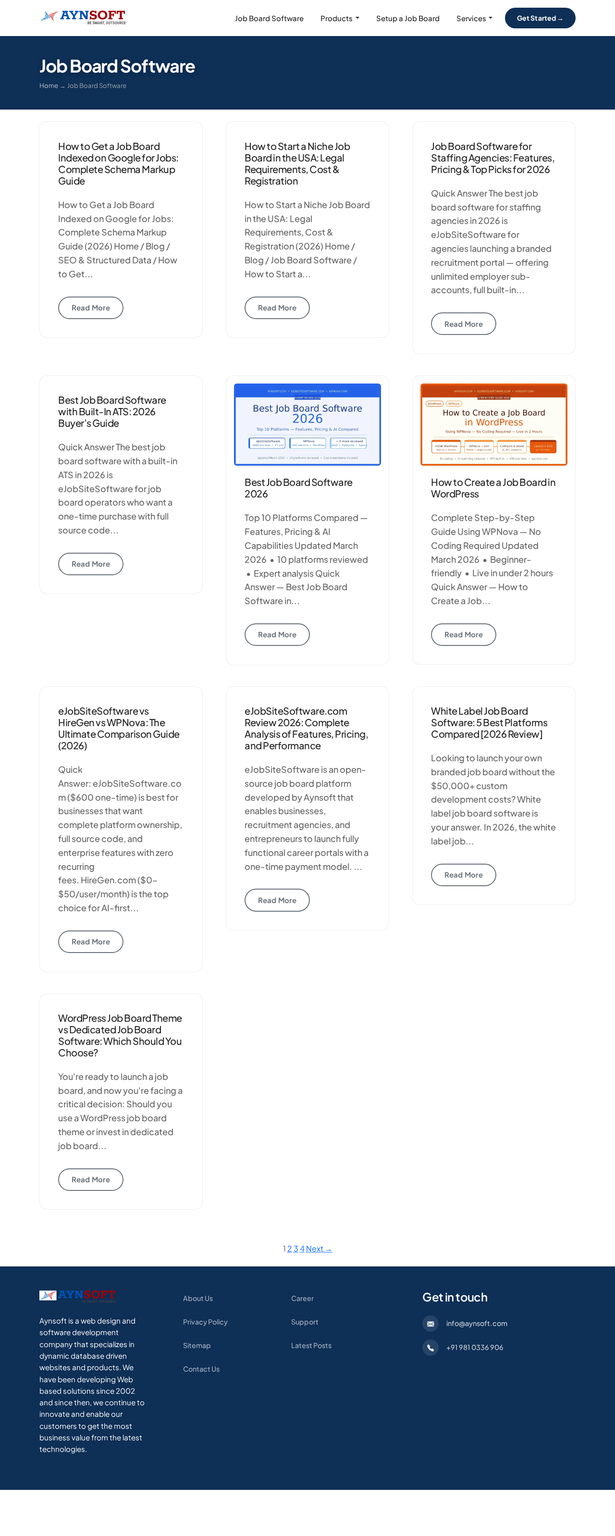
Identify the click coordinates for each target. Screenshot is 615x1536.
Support (305, 1321)
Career (302, 1298)
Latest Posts (311, 1345)
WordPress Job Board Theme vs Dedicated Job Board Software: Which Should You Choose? (120, 1035)
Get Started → (540, 17)
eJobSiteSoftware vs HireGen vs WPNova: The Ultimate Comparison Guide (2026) (119, 728)
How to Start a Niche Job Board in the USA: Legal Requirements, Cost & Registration (297, 163)
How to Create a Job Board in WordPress (493, 487)
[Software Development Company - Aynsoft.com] (77, 1296)
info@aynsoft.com (476, 1323)
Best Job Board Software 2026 (299, 487)
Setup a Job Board (408, 18)
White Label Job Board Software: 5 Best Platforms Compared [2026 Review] (489, 722)
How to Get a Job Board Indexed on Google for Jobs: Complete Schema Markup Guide (118, 163)
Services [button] (471, 18)
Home (48, 85)
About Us (198, 1298)
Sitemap (197, 1345)
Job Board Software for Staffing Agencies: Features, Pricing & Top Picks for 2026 (492, 157)
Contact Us (201, 1368)
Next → (319, 1248)
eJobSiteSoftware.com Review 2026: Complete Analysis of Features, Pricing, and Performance (306, 728)
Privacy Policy (205, 1321)
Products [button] (336, 18)
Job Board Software (269, 18)
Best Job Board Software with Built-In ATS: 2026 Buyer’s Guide (112, 411)
